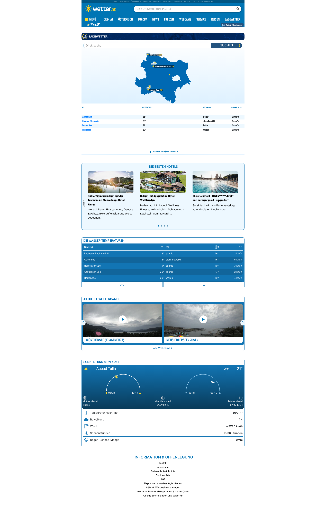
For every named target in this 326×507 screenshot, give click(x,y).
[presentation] (226, 45)
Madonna (157, 2)
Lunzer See (87, 126)
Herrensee (86, 130)
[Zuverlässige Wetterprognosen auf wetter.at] (106, 8)
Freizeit (169, 19)
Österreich (136, 2)
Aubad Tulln (87, 117)
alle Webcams (161, 348)
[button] (163, 152)
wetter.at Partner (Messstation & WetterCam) (163, 491)
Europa (142, 19)
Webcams (185, 19)
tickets (195, 2)
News (155, 19)
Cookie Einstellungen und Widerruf (163, 495)
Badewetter (232, 19)
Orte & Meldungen (233, 25)
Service (201, 19)
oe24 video (124, 2)
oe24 (115, 2)
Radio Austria (207, 2)
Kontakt (163, 463)
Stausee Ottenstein (90, 121)
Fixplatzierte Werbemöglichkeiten (163, 483)
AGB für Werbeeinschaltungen (163, 487)
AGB (163, 479)
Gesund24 (168, 2)
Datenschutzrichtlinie (163, 471)
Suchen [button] (226, 45)
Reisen (187, 2)
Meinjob (178, 2)
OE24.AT (108, 19)
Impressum (163, 467)
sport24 (147, 2)
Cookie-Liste (163, 475)
